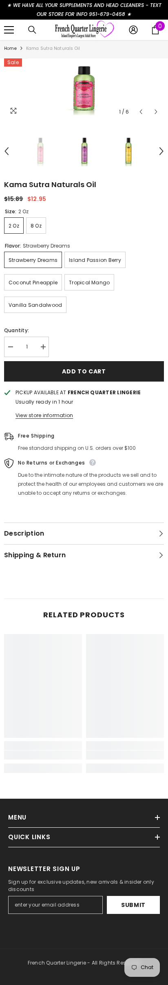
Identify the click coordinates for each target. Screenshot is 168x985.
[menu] (9, 30)
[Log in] (133, 30)
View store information (44, 415)
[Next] (156, 112)
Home (10, 48)
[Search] (32, 30)
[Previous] (141, 112)
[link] (43, 754)
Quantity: (16, 330)
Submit (133, 905)
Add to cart (84, 371)
